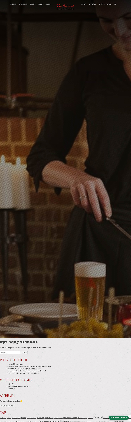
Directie (10, 389)
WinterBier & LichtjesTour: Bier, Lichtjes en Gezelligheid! (24, 373)
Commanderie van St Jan (84, 418)
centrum (56, 418)
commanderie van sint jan (70, 418)
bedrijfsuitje (9, 418)
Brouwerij (23, 418)
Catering (51, 418)
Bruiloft (47, 418)
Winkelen (40, 4)
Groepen (32, 4)
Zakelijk (48, 4)
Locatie (101, 4)
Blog (9, 384)
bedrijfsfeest (3, 418)
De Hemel (98, 417)
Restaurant (13, 4)
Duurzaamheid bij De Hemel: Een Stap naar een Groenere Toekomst (27, 371)
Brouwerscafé (23, 4)
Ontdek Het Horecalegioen (15, 364)
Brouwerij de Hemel (31, 418)
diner (104, 418)
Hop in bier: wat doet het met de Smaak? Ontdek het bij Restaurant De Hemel (29, 366)
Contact (108, 4)
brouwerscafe (40, 418)
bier (13, 418)
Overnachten (92, 4)
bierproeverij (17, 418)
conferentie (91, 418)
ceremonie (60, 418)
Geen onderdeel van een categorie (18, 386)
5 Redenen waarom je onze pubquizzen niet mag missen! (24, 369)
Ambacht (83, 4)
